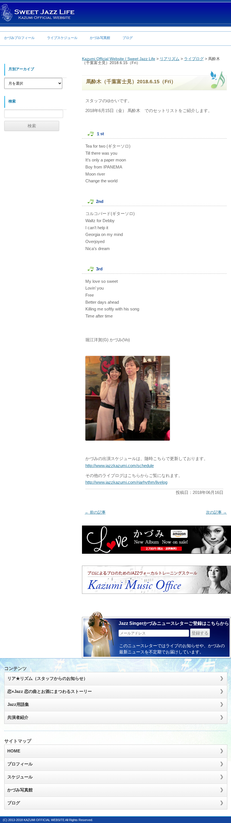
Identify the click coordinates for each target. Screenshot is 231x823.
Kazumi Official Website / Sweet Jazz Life (118, 58)
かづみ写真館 (100, 38)
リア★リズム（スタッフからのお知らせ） (47, 678)
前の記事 (95, 512)
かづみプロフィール (19, 38)
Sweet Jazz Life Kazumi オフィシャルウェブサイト (38, 12)
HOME (13, 750)
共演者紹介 (17, 717)
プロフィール (20, 763)
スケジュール (20, 776)
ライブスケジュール (62, 38)
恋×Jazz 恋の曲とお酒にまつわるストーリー (49, 691)
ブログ (128, 38)
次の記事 (216, 512)
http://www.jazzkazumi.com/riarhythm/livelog (126, 482)
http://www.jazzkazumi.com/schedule (119, 465)
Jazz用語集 (18, 704)
